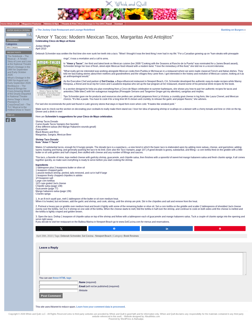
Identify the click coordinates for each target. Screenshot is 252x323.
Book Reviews (131, 236)
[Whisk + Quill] (126, 11)
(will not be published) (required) (99, 286)
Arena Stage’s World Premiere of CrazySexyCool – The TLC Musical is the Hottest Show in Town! (18, 104)
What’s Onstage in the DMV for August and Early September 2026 (19, 80)
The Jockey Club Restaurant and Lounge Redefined (66, 30)
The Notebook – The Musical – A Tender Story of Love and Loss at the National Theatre (19, 60)
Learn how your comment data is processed (100, 307)
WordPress (126, 319)
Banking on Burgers (232, 30)
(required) (87, 282)
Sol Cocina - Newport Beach (96, 236)
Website (83, 290)
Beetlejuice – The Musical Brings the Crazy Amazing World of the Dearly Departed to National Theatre (19, 91)
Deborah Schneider (71, 236)
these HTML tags (62, 278)
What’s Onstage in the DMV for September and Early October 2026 (18, 71)
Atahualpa (138, 319)
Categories (11, 44)
